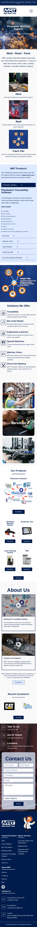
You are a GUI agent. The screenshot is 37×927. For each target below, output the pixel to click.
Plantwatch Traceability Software (14, 191)
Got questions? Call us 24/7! (15, 898)
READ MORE (6, 207)
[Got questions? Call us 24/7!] (4, 899)
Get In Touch (14, 735)
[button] (2, 33)
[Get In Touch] (4, 735)
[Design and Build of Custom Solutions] (18, 450)
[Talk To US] (4, 727)
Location (12, 743)
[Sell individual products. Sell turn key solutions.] (18, 395)
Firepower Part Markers (12, 658)
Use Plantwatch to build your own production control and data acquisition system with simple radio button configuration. (18, 624)
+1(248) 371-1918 (12, 729)
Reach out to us (27, 175)
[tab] (18, 185)
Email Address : (12, 905)
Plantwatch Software (18, 479)
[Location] (4, 744)
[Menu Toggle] (31, 11)
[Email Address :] (4, 907)
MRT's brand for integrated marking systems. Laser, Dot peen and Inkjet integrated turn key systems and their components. (17, 663)
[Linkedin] (3, 887)
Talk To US (13, 726)
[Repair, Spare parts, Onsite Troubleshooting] (18, 423)
